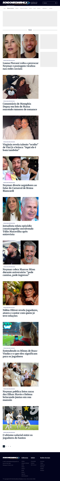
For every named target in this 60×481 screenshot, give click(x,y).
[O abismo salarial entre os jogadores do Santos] (20, 418)
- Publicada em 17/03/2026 (9, 101)
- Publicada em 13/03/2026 (9, 141)
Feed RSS (42, 470)
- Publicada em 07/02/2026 (9, 266)
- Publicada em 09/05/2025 (9, 432)
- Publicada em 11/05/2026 (9, 60)
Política (16, 8)
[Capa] (11, 457)
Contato (50, 8)
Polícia (30, 8)
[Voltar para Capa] (16, 3)
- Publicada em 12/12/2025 (9, 307)
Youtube (42, 468)
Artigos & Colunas (23, 8)
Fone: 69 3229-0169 (7, 463)
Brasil (23, 470)
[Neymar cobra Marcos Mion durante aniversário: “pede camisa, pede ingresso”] (20, 252)
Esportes (23, 474)
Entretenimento (25, 475)
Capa (4, 8)
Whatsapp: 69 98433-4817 (8, 465)
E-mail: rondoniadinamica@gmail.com (11, 461)
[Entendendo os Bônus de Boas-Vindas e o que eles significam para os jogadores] (20, 334)
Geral (34, 8)
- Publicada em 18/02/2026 (9, 182)
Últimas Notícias (10, 8)
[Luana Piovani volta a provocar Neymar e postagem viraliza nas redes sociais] (20, 46)
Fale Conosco (33, 465)
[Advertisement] (48, 41)
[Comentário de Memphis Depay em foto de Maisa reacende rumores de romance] (20, 87)
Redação (32, 463)
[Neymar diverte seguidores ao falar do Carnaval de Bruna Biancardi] (20, 168)
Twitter (41, 463)
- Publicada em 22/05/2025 (9, 388)
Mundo (23, 472)
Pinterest (42, 466)
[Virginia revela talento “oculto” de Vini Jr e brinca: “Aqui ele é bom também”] (20, 128)
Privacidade (33, 461)
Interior (38, 8)
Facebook (42, 461)
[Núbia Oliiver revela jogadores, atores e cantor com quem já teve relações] (20, 293)
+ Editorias (44, 8)
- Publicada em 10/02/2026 (9, 223)
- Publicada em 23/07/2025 (9, 348)
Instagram (42, 465)
